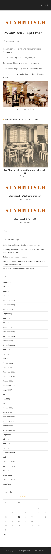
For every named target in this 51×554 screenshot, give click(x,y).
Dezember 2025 (9, 300)
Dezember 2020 (9, 462)
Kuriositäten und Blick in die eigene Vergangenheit (21, 245)
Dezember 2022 (9, 417)
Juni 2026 (6, 291)
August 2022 (7, 435)
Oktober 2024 (8, 341)
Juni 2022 (6, 444)
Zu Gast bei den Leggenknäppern (15, 257)
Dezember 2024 (9, 332)
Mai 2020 (6, 470)
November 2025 (9, 305)
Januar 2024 (7, 367)
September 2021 (9, 453)
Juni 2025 (6, 318)
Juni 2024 (6, 350)
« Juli (5, 535)
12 (19, 517)
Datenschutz (38, 551)
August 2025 (7, 314)
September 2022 (9, 430)
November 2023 (9, 376)
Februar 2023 (8, 408)
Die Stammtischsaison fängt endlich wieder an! (25, 171)
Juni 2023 (6, 399)
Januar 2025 (7, 327)
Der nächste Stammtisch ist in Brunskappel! (19, 269)
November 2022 (9, 421)
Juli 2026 (6, 287)
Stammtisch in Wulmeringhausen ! (25, 196)
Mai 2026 (6, 296)
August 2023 (7, 390)
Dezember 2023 (9, 372)
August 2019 (7, 484)
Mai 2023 (6, 403)
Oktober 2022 (8, 426)
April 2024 (6, 358)
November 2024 (9, 336)
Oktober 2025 (8, 309)
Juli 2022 (6, 439)
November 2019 (9, 479)
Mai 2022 (6, 448)
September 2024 (9, 345)
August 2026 (7, 282)
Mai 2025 (6, 323)
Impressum (25, 551)
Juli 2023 (6, 394)
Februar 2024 (8, 363)
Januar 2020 (7, 475)
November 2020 (9, 466)
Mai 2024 (6, 354)
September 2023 (9, 385)
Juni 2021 (6, 457)
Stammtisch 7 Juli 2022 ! (25, 219)
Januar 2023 (7, 412)
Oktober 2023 (8, 381)
